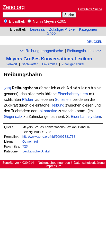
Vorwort (11, 64)
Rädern (28, 99)
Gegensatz (13, 117)
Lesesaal (37, 29)
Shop (51, 33)
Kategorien (88, 29)
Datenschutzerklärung (89, 162)
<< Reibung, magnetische (41, 51)
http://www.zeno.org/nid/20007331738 (48, 136)
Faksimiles (49, 64)
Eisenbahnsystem (73, 94)
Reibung (57, 105)
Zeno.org (14, 7)
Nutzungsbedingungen (54, 162)
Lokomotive (47, 111)
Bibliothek (16, 21)
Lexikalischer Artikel (36, 151)
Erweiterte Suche (90, 9)
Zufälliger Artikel (62, 29)
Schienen (62, 99)
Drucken (94, 41)
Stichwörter (30, 64)
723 (25, 146)
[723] (7, 88)
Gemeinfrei (30, 141)
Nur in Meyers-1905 (49, 21)
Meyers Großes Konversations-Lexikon (49, 58)
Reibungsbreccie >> (84, 51)
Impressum (53, 166)
